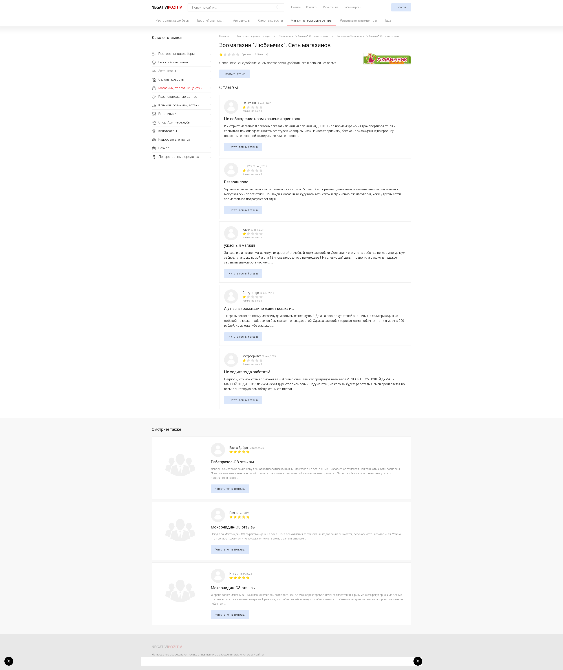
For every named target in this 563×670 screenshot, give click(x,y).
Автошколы (241, 20)
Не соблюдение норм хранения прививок (262, 118)
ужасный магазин (240, 245)
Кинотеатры (167, 131)
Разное (164, 148)
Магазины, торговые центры (311, 20)
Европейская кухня (211, 20)
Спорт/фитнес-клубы (174, 122)
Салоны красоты (270, 20)
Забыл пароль (352, 7)
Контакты (312, 7)
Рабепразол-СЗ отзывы (232, 462)
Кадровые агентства (174, 140)
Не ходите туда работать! (247, 372)
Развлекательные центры (358, 20)
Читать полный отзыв (243, 147)
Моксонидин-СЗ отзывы (233, 527)
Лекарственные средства (178, 157)
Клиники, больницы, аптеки (178, 105)
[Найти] (278, 7)
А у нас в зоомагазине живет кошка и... (259, 308)
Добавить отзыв (234, 73)
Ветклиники (167, 114)
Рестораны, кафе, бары (172, 20)
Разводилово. (236, 182)
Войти (401, 7)
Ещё (388, 20)
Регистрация (330, 7)
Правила (295, 7)
